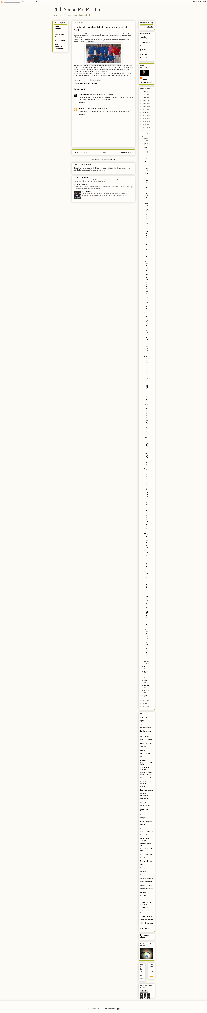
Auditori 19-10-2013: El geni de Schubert (146, 368)
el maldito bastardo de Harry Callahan (146, 762)
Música (142, 857)
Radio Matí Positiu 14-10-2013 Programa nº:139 (146, 516)
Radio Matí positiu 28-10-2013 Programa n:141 (146, 215)
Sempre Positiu (84, 94)
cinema (142, 750)
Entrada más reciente (82, 152)
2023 (145, 98)
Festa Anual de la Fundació (146, 427)
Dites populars (145, 753)
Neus (142, 864)
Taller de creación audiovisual (146, 903)
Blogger (117, 1009)
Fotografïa (143, 818)
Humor (142, 824)
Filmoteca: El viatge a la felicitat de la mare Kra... (146, 186)
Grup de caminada (146, 821)
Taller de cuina (145, 907)
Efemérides (144, 757)
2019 (145, 110)
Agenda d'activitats (143, 38)
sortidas (143, 892)
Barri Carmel (144, 736)
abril (145, 681)
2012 (145, 700)
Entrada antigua (127, 152)
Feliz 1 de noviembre (146, 165)
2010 (145, 706)
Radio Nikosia (60, 40)
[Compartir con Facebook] (98, 80)
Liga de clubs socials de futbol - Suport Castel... (146, 296)
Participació (144, 868)
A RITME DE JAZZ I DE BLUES (146, 392)
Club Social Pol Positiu (76, 9)
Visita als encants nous (146, 153)
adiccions (143, 717)
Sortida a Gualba (146, 652)
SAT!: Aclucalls (87, 191)
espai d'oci (143, 786)
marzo (146, 685)
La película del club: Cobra (146, 540)
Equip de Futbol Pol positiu (88, 83)
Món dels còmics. (146, 854)
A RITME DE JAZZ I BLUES (146, 238)
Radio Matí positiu (146, 881)
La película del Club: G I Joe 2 (146, 638)
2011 (144, 703)
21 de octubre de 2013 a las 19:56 (103, 94)
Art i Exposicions (145, 727)
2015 (145, 121)
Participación (144, 871)
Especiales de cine (146, 790)
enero (146, 695)
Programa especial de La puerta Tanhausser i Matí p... (146, 484)
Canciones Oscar (146, 743)
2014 (145, 124)
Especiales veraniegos (144, 794)
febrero (146, 690)
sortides (143, 895)
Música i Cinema (146, 861)
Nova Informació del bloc (146, 444)
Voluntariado (144, 928)
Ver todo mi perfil (146, 82)
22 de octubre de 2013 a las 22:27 (96, 108)
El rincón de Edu (145, 778)
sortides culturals (146, 899)
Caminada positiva (146, 254)
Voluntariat (143, 54)
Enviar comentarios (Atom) (108, 159)
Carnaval (143, 746)
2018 (145, 112)
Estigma (143, 802)
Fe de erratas (145, 805)
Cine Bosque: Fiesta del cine (146, 320)
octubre (147, 143)
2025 (145, 92)
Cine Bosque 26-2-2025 (82, 165)
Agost (142, 721)
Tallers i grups (145, 42)
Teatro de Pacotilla (146, 920)
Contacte (143, 46)
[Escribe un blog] (94, 80)
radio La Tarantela (146, 878)
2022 (145, 101)
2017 (145, 115)
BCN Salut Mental (146, 740)
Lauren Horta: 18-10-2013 (146, 411)
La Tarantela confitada (144, 839)
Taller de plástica (146, 916)
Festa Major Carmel (144, 810)
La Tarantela (144, 835)
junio (146, 671)
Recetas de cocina (146, 888)
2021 (145, 104)
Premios (143, 875)
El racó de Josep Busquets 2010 (146, 773)
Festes (142, 814)
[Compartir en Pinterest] (100, 80)
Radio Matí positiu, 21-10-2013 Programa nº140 (146, 342)
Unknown (82, 108)
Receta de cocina (146, 885)
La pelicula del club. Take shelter (146, 270)
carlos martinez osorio (58, 28)
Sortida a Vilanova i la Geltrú (146, 459)
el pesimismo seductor (144, 768)
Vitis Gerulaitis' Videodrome (59, 46)
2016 (145, 118)
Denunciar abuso (144, 936)
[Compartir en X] (96, 80)
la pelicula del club (146, 831)
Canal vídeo (144, 58)
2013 (145, 127)
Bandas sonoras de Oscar (145, 732)
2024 (145, 95)
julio (145, 666)
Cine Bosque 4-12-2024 (81, 185)
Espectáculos (144, 799)
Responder (82, 102)
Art (141, 724)
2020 (145, 107)
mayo (146, 676)
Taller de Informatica (144, 912)
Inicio (105, 152)
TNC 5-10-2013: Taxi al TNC (146, 600)
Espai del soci (145, 33)
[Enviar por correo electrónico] (91, 80)
